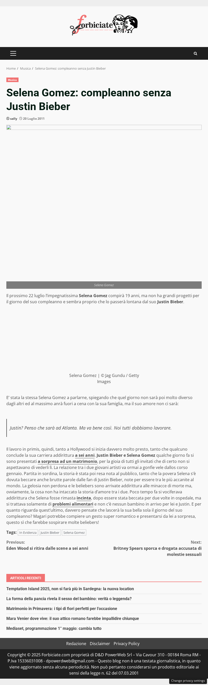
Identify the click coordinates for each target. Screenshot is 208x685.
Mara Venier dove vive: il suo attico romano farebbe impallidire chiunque (72, 618)
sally (13, 118)
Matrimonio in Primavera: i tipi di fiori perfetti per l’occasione (61, 608)
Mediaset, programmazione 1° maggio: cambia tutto (53, 628)
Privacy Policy (127, 643)
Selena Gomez (74, 532)
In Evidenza (28, 532)
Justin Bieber (50, 532)
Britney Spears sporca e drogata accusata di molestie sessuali (157, 548)
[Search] (195, 53)
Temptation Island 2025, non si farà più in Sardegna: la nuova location (70, 588)
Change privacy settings (188, 680)
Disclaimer (100, 643)
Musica (12, 80)
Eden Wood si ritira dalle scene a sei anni (47, 545)
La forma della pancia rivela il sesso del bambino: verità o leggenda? (69, 598)
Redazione (76, 643)
